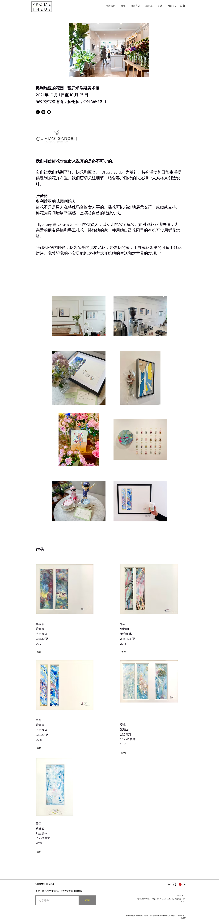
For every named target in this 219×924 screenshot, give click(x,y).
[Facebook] (169, 884)
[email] (49, 112)
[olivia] (38, 112)
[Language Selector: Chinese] (182, 884)
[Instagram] (43, 112)
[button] (183, 5)
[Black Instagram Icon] (174, 884)
